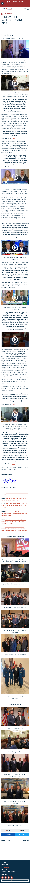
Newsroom (5, 867)
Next (25, 840)
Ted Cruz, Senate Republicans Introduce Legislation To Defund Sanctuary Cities (13, 521)
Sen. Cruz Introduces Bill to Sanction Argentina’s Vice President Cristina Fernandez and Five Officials (14, 528)
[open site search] (25, 9)
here (13, 138)
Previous (6, 840)
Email (22, 830)
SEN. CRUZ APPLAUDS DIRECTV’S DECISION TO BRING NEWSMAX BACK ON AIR (14, 505)
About (4, 862)
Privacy (4, 874)
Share (9, 834)
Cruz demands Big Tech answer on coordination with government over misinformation (14, 513)
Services (4, 865)
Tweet (23, 834)
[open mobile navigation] (28, 9)
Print (8, 830)
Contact (4, 869)
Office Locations (8, 872)
